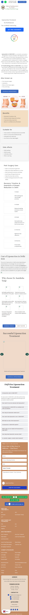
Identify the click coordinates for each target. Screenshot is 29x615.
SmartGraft (3, 526)
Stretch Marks (18, 542)
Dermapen (3, 514)
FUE (2, 524)
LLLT (2, 516)
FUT (16, 526)
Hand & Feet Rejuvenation (6, 542)
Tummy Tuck (17, 564)
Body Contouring (18, 567)
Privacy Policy (14, 604)
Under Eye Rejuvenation (20, 536)
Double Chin (3, 557)
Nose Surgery (18, 552)
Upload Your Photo (9, 483)
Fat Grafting (17, 559)
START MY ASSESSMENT (14, 487)
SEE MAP (23, 581)
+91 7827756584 (15, 599)
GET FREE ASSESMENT (14, 29)
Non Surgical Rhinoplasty (6, 544)
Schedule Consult (22, 1)
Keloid (16, 572)
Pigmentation (3, 536)
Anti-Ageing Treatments (6, 546)
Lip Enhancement (4, 538)
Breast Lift (17, 557)
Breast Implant (4, 559)
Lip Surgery (3, 554)
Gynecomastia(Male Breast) (20, 562)
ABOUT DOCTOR (21, 326)
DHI (16, 524)
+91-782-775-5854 (12, 2)
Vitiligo (2, 572)
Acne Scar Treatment (19, 534)
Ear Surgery (17, 554)
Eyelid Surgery (4, 552)
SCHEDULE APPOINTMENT (10, 91)
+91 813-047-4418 (23, 497)
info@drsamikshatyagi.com (14, 504)
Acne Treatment (4, 534)
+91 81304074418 (15, 597)
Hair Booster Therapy (19, 514)
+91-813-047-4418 (12, 1)
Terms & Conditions (14, 606)
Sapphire (3, 528)
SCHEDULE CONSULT (9, 326)
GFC (16, 512)
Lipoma (2, 570)
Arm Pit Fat (3, 567)
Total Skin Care (18, 544)
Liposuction (3, 564)
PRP (2, 512)
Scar (16, 570)
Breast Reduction (4, 562)
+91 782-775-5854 (14, 500)
